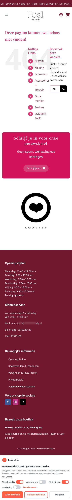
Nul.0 (52, 448)
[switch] (19, 482)
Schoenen (41, 74)
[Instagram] (15, 402)
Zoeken (39, 107)
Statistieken (55, 481)
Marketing (7, 487)
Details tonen (30, 487)
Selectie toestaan (36, 494)
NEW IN (39, 61)
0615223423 (24, 329)
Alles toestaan (12, 494)
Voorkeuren (32, 481)
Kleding (39, 68)
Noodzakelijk (8, 481)
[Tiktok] (23, 402)
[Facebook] (8, 402)
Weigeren (59, 494)
